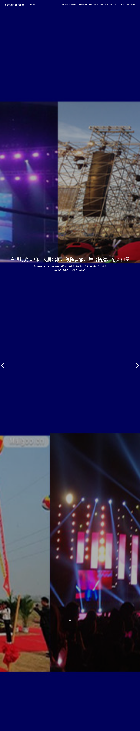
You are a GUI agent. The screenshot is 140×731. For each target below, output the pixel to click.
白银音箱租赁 (83, 4)
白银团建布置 (103, 4)
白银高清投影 (114, 4)
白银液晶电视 (124, 4)
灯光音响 (32, 4)
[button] (70, 620)
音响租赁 (133, 4)
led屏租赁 (65, 4)
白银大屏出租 (93, 4)
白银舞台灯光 (73, 4)
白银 (26, 4)
